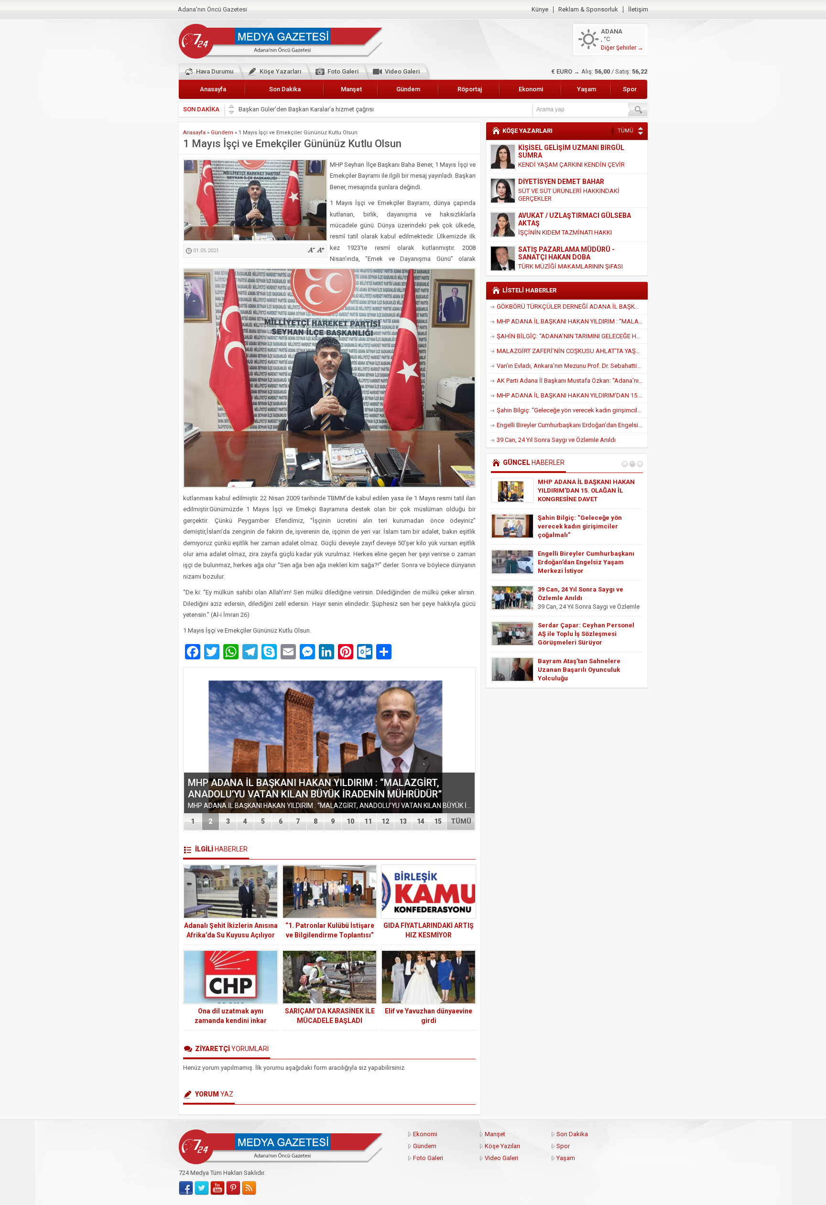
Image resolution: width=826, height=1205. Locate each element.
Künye (540, 9)
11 (368, 821)
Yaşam (586, 89)
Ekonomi (531, 89)
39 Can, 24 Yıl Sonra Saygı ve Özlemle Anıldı (556, 439)
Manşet (351, 89)
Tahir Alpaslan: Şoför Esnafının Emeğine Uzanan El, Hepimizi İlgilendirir (584, 526)
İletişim (638, 9)
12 (385, 821)
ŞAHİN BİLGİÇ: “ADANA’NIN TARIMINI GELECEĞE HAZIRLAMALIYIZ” (572, 336)
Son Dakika (285, 89)
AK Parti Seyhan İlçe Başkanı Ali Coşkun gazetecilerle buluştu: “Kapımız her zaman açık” (586, 669)
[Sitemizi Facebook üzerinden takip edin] (186, 1188)
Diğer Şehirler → (622, 47)
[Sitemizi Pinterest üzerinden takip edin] (233, 1188)
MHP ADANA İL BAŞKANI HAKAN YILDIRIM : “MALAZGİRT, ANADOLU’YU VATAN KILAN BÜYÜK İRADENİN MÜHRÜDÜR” (315, 788)
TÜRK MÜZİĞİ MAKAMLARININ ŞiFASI (570, 232)
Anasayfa (213, 89)
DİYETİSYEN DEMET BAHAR (561, 147)
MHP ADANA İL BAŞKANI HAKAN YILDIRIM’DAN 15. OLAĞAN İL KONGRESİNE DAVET (572, 395)
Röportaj (469, 89)
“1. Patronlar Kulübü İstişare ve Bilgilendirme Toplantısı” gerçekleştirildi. (329, 935)
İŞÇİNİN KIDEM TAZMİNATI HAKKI (565, 198)
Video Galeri (402, 71)
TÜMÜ (461, 821)
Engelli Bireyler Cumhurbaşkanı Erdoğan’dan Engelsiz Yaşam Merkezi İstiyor (572, 425)
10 (350, 821)
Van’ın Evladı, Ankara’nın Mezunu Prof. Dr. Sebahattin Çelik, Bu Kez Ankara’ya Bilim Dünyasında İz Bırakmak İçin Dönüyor (572, 365)
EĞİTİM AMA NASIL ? (547, 258)
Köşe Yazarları (280, 71)
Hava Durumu (214, 71)
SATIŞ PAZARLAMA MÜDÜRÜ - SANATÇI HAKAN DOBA (566, 219)
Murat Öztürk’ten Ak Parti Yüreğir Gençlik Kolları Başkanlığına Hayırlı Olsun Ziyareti (588, 634)
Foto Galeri (343, 71)
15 (438, 821)
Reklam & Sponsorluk (588, 9)
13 (403, 821)
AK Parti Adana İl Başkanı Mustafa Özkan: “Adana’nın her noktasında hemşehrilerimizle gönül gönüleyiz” (572, 380)
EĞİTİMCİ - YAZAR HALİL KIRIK (565, 249)
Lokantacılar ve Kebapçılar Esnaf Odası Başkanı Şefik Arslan (321, 109)
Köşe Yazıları (502, 1146)
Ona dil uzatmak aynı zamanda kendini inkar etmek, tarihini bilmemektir (231, 1020)
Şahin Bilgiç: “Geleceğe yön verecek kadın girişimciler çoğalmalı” (572, 410)
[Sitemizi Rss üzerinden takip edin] (249, 1188)
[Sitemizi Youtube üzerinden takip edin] (217, 1188)
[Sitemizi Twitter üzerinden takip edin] (202, 1188)
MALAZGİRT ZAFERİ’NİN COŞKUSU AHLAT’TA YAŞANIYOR (572, 351)
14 (420, 821)
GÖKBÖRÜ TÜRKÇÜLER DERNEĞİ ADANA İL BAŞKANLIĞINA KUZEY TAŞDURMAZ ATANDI (572, 306)
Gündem (408, 89)
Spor (630, 89)
